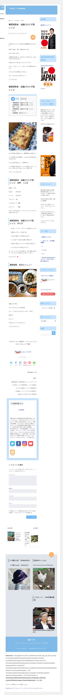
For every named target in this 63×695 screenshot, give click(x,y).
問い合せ (45, 643)
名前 (10, 488)
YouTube (31, 446)
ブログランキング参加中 (47, 275)
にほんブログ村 (26, 352)
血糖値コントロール (21, 391)
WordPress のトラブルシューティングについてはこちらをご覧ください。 (25, 688)
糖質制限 (33, 388)
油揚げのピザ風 (22, 394)
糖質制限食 (15, 382)
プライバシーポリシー (35, 643)
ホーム (17, 643)
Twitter (12, 446)
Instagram (24, 446)
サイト (10, 503)
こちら (21, 437)
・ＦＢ (42, 254)
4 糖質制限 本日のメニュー (19, 113)
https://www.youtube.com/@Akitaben (43, 565)
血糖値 (34, 385)
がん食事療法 (32, 391)
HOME (32, 640)
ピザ (17, 388)
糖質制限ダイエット (25, 382)
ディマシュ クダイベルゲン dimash (25, 430)
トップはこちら (30, 437)
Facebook (18, 446)
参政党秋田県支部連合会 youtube (47, 77)
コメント (12, 474)
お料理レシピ (16, 385)
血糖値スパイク (25, 388)
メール (11, 496)
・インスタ (43, 250)
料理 (35, 372)
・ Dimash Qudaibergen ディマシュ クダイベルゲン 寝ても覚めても (48, 259)
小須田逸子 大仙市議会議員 (17, 8)
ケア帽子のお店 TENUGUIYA (19, 565)
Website (12, 455)
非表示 (24, 100)
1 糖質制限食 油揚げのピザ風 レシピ (22, 102)
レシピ (34, 382)
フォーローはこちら (46, 289)
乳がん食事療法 (33, 394)
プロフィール (24, 643)
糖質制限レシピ (26, 385)
